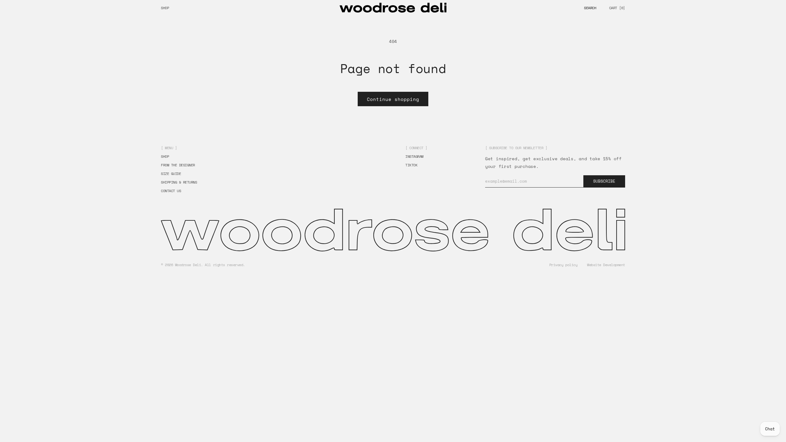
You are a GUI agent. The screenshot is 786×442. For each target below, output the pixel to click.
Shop (165, 8)
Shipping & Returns (179, 182)
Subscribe (604, 181)
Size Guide (171, 174)
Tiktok (411, 165)
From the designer (178, 165)
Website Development (606, 265)
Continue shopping (393, 99)
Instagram (414, 156)
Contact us (171, 191)
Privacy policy (563, 265)
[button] (590, 8)
